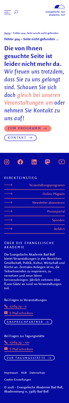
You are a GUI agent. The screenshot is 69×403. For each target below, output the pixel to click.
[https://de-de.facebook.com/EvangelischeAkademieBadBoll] (20, 161)
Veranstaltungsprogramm (47, 185)
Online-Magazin (54, 194)
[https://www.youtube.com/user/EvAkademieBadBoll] (61, 161)
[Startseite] (55, 6)
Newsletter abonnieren (48, 202)
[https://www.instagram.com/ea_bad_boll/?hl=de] (6, 161)
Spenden (58, 220)
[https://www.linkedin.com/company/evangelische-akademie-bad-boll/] (34, 161)
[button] (7, 12)
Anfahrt (59, 229)
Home (7, 33)
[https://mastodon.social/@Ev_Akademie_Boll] (47, 161)
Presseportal (56, 211)
